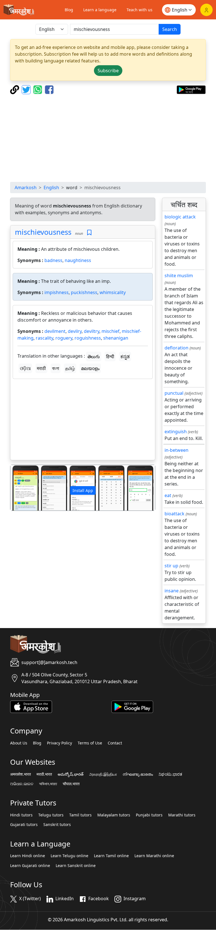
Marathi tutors (181, 815)
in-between (176, 450)
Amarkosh (26, 187)
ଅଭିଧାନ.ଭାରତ (21, 784)
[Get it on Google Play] (191, 89)
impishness (56, 292)
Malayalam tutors (113, 815)
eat (168, 495)
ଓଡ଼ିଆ (25, 368)
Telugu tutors (51, 815)
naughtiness (78, 260)
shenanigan (115, 338)
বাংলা (55, 368)
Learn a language (99, 9)
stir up (171, 566)
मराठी (41, 368)
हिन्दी (110, 356)
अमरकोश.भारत (20, 774)
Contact (115, 743)
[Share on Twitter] (27, 89)
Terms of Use (90, 743)
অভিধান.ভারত (48, 784)
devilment (55, 331)
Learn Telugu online (69, 856)
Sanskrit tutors (57, 824)
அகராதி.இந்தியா (103, 774)
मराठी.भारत (44, 774)
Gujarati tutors (24, 824)
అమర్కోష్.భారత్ (71, 774)
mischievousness (43, 232)
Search (169, 29)
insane (172, 591)
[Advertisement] (108, 138)
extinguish (176, 431)
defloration (176, 348)
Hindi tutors (21, 815)
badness (53, 260)
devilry (75, 331)
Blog (69, 9)
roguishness (88, 338)
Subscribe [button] (108, 70)
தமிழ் (70, 368)
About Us (18, 743)
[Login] (206, 10)
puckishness (84, 292)
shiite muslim (179, 275)
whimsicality (113, 292)
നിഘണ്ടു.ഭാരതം (138, 774)
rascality (44, 338)
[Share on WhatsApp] (38, 89)
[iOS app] (31, 706)
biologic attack (180, 217)
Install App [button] (83, 490)
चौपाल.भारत (71, 784)
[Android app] (132, 706)
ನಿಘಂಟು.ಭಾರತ (170, 774)
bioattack (174, 514)
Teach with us (139, 9)
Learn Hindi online (27, 856)
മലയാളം (90, 368)
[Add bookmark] (89, 232)
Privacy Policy (59, 743)
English (51, 187)
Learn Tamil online (111, 856)
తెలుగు (93, 356)
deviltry (91, 331)
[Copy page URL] (15, 89)
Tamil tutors (80, 815)
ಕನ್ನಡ (125, 356)
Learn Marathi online (154, 856)
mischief (111, 331)
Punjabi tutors (149, 815)
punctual (174, 393)
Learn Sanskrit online (76, 865)
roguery (63, 338)
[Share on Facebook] (49, 89)
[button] (21, 487)
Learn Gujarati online (30, 865)
